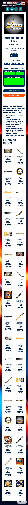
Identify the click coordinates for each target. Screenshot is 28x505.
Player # (20, 71)
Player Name (9, 71)
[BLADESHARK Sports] (14, 3)
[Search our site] (20, 9)
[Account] (12, 9)
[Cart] (16, 9)
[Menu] (7, 9)
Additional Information (14, 77)
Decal (7, 64)
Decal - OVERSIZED (17, 64)
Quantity (14, 53)
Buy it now (14, 95)
